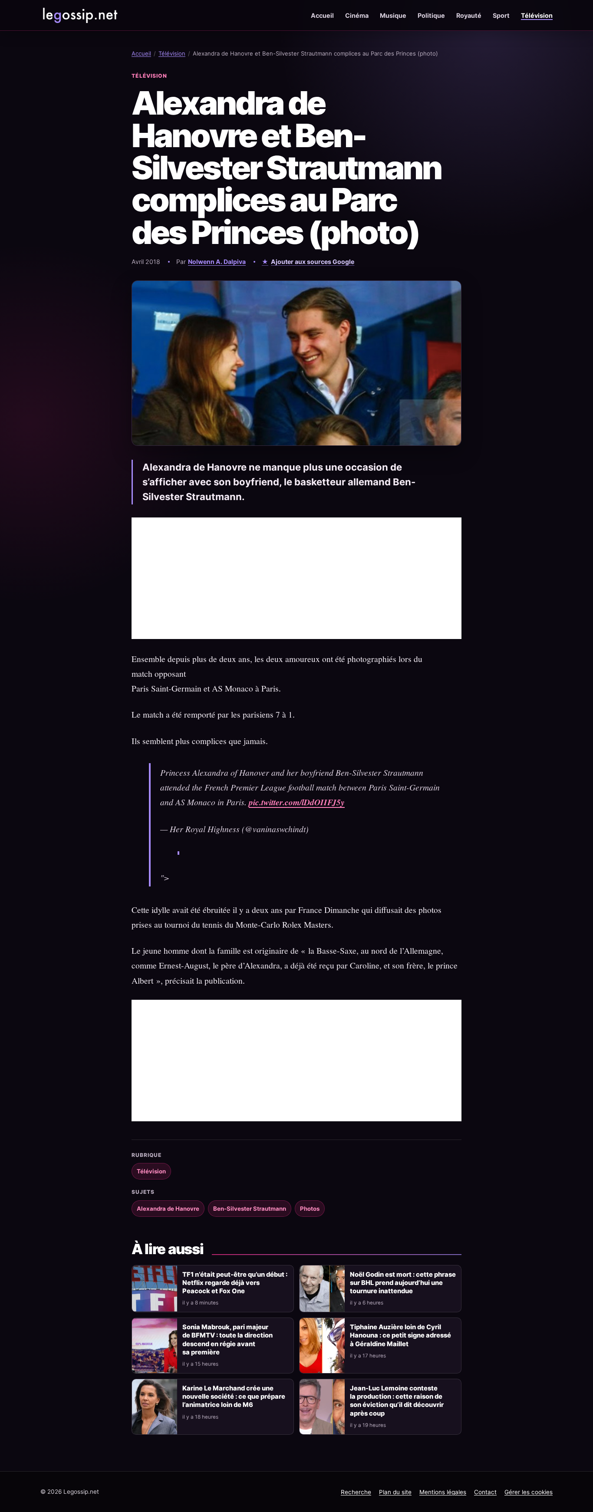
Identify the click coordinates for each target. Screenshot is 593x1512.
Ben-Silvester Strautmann (249, 1208)
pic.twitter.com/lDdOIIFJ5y (297, 802)
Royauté (468, 15)
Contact (485, 1492)
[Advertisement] (296, 578)
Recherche (356, 1492)
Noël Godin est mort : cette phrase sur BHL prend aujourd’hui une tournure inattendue (403, 1283)
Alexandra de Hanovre (168, 1208)
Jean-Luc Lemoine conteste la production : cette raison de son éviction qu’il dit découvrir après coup (397, 1400)
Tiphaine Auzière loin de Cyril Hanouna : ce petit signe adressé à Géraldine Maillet (400, 1335)
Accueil (322, 15)
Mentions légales (442, 1492)
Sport (501, 15)
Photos (310, 1208)
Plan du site (395, 1492)
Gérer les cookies (528, 1492)
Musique (393, 15)
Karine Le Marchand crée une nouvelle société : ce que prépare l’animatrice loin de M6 (233, 1396)
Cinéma (357, 15)
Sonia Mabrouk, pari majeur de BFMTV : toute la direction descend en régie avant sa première (227, 1339)
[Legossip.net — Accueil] (79, 15)
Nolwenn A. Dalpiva (217, 261)
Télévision (537, 15)
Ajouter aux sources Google (312, 261)
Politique (431, 15)
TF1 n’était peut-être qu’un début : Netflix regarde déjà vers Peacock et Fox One (234, 1283)
